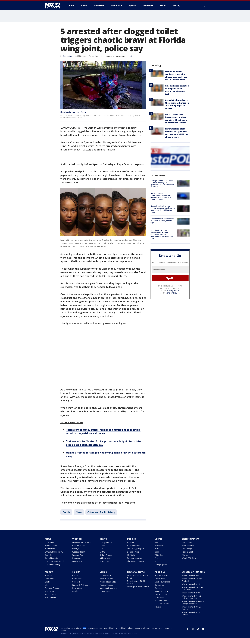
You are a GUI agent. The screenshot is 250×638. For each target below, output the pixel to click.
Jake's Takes (187, 542)
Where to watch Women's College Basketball (193, 602)
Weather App (77, 555)
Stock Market (50, 597)
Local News (50, 542)
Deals (47, 582)
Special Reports (51, 558)
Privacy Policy (173, 290)
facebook (187, 629)
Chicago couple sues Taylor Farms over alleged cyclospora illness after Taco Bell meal (162, 183)
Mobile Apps (160, 578)
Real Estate (49, 591)
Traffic (103, 538)
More (176, 5)
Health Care (77, 588)
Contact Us (159, 585)
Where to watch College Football (192, 579)
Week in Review (106, 578)
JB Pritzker (131, 555)
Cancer (75, 575)
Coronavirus (77, 578)
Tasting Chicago (106, 585)
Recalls (75, 591)
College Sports (161, 564)
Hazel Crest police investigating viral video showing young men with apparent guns (161, 196)
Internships (159, 597)
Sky (156, 561)
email (203, 629)
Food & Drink (187, 552)
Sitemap (158, 607)
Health (76, 571)
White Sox (159, 555)
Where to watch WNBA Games (191, 608)
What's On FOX (188, 545)
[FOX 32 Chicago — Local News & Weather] (53, 5)
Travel (102, 545)
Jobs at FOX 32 (161, 594)
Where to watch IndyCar (192, 592)
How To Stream (161, 575)
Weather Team (78, 552)
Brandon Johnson (134, 558)
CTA (101, 548)
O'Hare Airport (106, 555)
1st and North (105, 575)
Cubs (157, 552)
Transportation (106, 542)
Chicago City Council (135, 561)
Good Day (49, 555)
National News (51, 545)
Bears (157, 542)
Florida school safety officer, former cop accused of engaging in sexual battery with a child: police (103, 431)
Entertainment (190, 538)
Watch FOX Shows (189, 558)
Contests (158, 588)
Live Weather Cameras (81, 542)
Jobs (46, 585)
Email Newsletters (162, 582)
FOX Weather (77, 561)
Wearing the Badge (108, 582)
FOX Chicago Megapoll (54, 561)
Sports (158, 538)
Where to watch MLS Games (191, 613)
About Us (160, 571)
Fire (156, 558)
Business (48, 575)
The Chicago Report (135, 548)
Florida (91, 56)
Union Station (105, 561)
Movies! (185, 555)
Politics (131, 538)
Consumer (49, 578)
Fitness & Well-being (80, 585)
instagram (193, 629)
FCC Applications (162, 603)
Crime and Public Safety (101, 512)
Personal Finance (52, 588)
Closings (75, 548)
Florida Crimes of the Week (73, 112)
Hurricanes (76, 558)
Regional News (136, 571)
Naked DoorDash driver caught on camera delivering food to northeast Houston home (163, 209)
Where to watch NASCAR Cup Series (192, 588)
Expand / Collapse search (203, 6)
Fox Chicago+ (187, 548)
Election (130, 542)
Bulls (157, 548)
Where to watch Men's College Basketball (191, 597)
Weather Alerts (78, 545)
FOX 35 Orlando (80, 56)
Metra (102, 552)
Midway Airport (106, 558)
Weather (77, 538)
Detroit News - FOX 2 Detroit (136, 582)
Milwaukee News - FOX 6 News (137, 576)
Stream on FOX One (193, 571)
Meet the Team (161, 591)
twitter (198, 629)
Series (103, 571)
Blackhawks (159, 545)
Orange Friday (105, 591)
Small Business (51, 594)
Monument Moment (108, 588)
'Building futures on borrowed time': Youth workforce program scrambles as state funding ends (162, 234)
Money (49, 571)
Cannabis (76, 582)
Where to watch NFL (190, 575)
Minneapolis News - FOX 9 (138, 586)
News (79, 512)
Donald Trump (133, 552)
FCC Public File (161, 600)
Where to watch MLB (191, 584)
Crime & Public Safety (54, 552)
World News (50, 548)
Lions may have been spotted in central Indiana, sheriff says (162, 220)
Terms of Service (171, 293)
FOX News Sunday (52, 564)
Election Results (133, 545)
